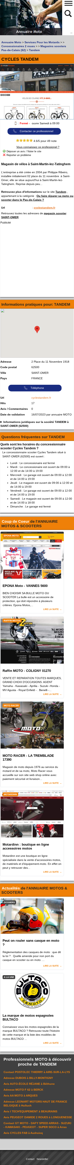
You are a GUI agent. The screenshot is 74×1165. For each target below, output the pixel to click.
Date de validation (12, 414)
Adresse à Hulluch (35, 1103)
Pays (3, 378)
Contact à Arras (37, 1125)
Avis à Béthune (29, 1083)
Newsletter (42, 1159)
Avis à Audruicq (23, 1132)
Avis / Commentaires (14, 408)
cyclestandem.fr (44, 207)
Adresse (5, 361)
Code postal (8, 367)
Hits (3, 403)
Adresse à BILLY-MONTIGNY (28, 1077)
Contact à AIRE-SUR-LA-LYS (37, 1072)
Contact (30, 1159)
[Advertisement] (37, 260)
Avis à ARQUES (20, 1095)
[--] (68, 13)
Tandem (60, 191)
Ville (3, 372)
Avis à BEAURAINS (30, 1111)
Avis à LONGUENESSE (38, 1117)
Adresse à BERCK (23, 1089)
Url (3, 207)
